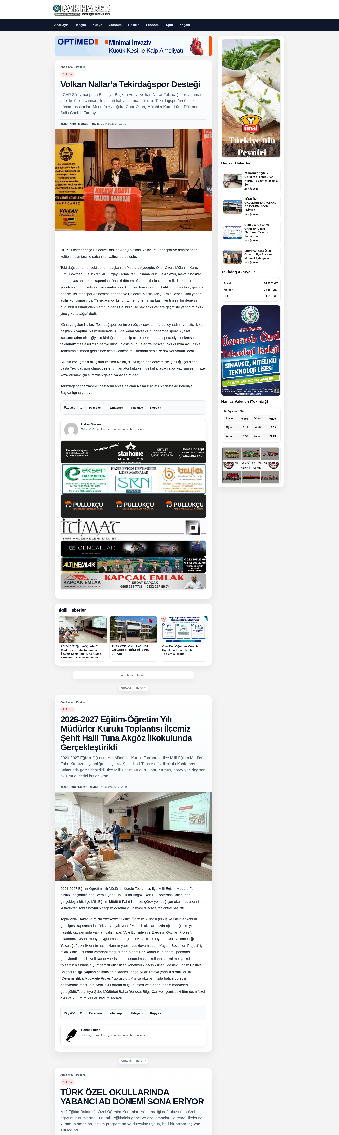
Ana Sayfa (66, 66)
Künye (97, 25)
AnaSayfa (61, 25)
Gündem (115, 25)
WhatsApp (117, 407)
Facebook (95, 407)
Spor (169, 25)
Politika (133, 25)
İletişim (80, 25)
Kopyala (155, 407)
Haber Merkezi (91, 424)
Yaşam (185, 25)
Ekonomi (152, 25)
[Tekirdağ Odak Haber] (81, 9)
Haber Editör (90, 1030)
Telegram (137, 407)
